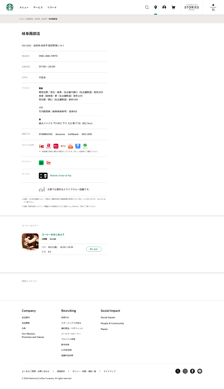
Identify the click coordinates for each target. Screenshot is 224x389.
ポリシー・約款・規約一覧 (84, 371)
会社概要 (26, 322)
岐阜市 (44, 19)
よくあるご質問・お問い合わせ (36, 371)
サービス (38, 7)
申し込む (94, 249)
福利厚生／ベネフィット (72, 328)
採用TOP (65, 317)
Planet (104, 329)
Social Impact (108, 318)
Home (22, 19)
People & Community (112, 323)
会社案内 (26, 317)
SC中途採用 (66, 349)
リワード (52, 7)
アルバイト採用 (68, 339)
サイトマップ (110, 371)
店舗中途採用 (67, 355)
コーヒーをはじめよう (53, 234)
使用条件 (61, 371)
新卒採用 (65, 344)
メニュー (24, 7)
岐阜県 (37, 19)
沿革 (24, 328)
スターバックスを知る (71, 322)
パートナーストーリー (71, 333)
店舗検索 (29, 19)
